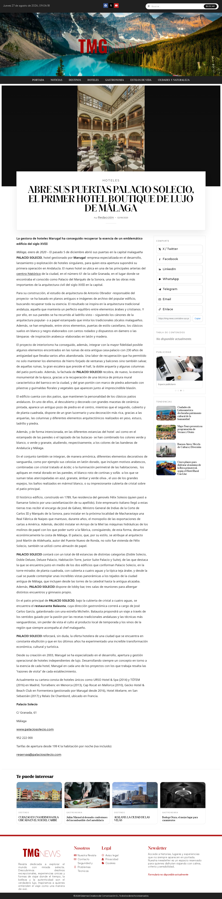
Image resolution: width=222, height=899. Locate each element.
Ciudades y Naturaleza (174, 80)
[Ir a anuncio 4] (183, 390)
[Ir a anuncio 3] (181, 390)
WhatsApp (171, 279)
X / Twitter (170, 249)
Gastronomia (114, 80)
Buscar (210, 6)
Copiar (198, 318)
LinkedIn (169, 269)
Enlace (168, 309)
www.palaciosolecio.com (35, 729)
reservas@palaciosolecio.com (38, 754)
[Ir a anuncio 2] (178, 390)
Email (167, 299)
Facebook (170, 259)
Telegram (170, 289)
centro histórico (28, 274)
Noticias (56, 80)
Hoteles (93, 80)
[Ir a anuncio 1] (175, 390)
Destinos (75, 80)
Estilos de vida (141, 80)
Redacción (106, 217)
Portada (38, 80)
